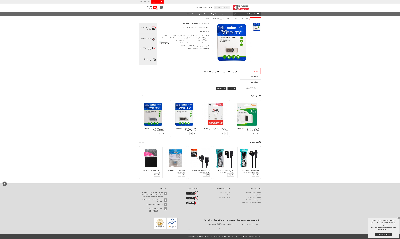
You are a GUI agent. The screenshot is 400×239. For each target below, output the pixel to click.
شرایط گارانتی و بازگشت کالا (252, 200)
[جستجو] (161, 7)
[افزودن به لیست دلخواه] (163, 133)
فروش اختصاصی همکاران (146, 28)
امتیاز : (207, 27)
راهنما (194, 14)
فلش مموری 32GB (232, 19)
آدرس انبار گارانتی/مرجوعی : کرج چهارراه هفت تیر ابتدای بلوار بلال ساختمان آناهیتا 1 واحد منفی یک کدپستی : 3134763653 (151, 194)
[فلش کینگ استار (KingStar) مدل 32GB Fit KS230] (215, 114)
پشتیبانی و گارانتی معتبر (146, 49)
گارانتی (187, 14)
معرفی (256, 71)
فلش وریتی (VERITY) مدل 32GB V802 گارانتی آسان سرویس (154, 129)
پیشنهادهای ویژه (203, 14)
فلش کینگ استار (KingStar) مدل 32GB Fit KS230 (216, 129)
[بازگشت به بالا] (5, 183)
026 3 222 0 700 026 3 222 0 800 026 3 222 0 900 (154, 210)
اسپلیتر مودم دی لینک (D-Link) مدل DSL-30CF (176, 171)
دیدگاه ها (254, 82)
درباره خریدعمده (224, 192)
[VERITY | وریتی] (164, 43)
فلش (240, 19)
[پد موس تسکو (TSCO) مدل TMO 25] (151, 158)
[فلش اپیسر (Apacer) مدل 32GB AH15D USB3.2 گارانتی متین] (246, 114)
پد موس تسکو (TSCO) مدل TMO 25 (151, 171)
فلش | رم (245, 19)
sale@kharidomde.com (152, 205)
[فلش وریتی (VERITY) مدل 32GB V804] (256, 27)
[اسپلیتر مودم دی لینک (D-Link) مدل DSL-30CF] (175, 158)
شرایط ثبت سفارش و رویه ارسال (251, 202)
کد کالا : (207, 32)
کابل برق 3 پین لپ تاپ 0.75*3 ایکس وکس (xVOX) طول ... (250, 171)
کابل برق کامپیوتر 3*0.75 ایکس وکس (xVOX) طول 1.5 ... (225, 171)
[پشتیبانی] (145, 2)
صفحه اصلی (225, 14)
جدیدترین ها (214, 14)
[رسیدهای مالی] (149, 2)
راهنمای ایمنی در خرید (254, 197)
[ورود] (141, 2)
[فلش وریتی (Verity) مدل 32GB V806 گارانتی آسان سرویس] (184, 114)
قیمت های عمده (146, 39)
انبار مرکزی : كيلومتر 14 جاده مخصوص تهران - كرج (152, 200)
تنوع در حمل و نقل (147, 60)
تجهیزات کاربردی (252, 88)
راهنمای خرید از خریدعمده (253, 192)
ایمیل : (154, 205)
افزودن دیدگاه (186, 27)
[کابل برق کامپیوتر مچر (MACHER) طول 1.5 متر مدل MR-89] (200, 158)
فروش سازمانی (256, 195)
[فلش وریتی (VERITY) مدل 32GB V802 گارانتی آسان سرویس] (153, 114)
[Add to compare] (159, 133)
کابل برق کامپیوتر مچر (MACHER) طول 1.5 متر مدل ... (200, 171)
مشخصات (254, 77)
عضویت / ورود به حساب (383, 234)
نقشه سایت (225, 195)
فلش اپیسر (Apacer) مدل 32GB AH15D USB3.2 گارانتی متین (248, 129)
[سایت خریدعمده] (241, 7)
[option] (256, 27)
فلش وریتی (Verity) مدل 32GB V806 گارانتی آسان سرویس (186, 129)
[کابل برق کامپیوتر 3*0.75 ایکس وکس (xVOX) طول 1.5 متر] (224, 158)
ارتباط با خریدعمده (223, 197)
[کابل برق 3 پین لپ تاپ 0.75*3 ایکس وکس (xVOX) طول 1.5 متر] (249, 158)
